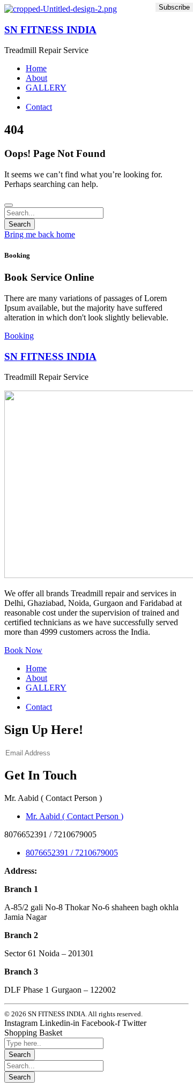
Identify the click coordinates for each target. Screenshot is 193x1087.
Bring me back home (39, 234)
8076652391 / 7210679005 (72, 852)
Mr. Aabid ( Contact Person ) (74, 816)
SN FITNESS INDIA (50, 29)
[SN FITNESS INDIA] (60, 8)
